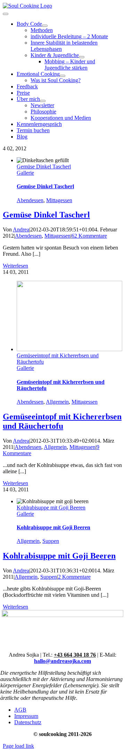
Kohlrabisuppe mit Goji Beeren (51, 507)
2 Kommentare (74, 577)
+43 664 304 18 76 (75, 655)
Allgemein (57, 402)
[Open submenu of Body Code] (45, 26)
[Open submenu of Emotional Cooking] (62, 76)
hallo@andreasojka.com (62, 661)
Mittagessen (59, 200)
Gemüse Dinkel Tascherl (44, 166)
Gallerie (25, 173)
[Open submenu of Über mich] (42, 101)
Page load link (18, 746)
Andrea (21, 229)
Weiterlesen (15, 266)
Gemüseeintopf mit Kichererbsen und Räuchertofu (62, 421)
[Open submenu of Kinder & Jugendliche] (81, 57)
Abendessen (30, 200)
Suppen (50, 541)
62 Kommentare (89, 236)
